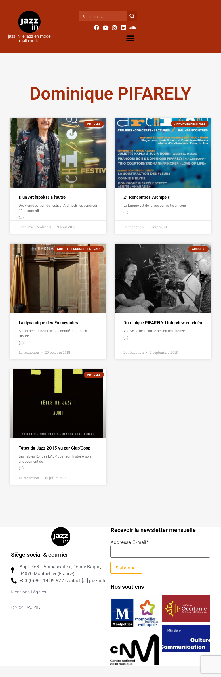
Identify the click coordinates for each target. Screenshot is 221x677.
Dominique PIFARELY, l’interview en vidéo (162, 322)
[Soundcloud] (132, 27)
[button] (130, 38)
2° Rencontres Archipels (146, 197)
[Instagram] (114, 27)
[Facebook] (96, 27)
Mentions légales (28, 591)
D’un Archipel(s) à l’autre (42, 197)
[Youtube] (105, 27)
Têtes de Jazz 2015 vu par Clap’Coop (54, 448)
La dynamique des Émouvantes (48, 322)
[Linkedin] (123, 27)
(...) (21, 217)
